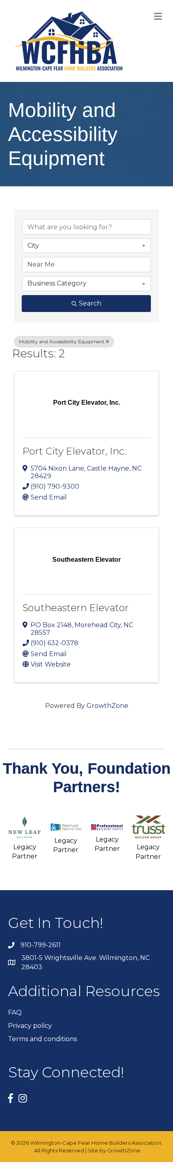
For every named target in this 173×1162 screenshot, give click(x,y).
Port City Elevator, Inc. (74, 451)
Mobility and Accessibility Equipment (62, 341)
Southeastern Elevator (76, 608)
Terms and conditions (42, 1039)
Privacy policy (30, 1025)
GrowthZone (107, 705)
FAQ (15, 1012)
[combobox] (86, 246)
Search (90, 303)
